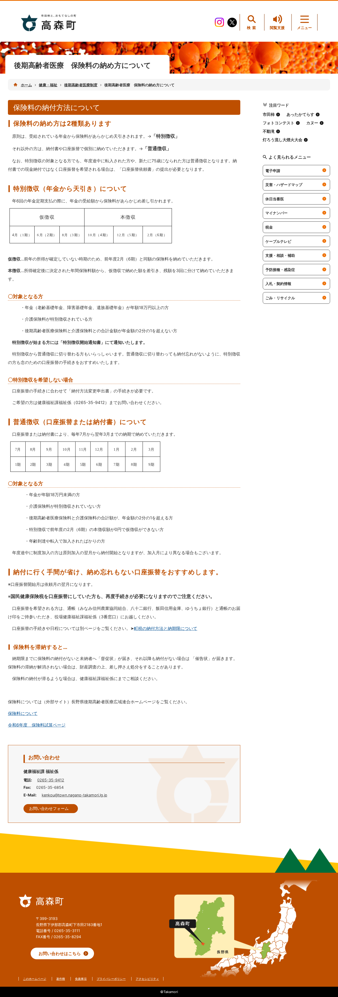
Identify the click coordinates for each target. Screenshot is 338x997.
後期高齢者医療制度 (80, 85)
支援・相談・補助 (280, 255)
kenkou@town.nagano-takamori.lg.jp (74, 795)
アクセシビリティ (147, 979)
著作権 (60, 979)
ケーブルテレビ (278, 241)
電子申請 (272, 170)
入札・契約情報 (278, 283)
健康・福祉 (48, 85)
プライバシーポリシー (111, 979)
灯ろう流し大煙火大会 (282, 139)
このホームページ (34, 979)
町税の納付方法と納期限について (165, 628)
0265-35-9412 (50, 780)
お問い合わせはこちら (60, 953)
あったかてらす (300, 114)
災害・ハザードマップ (283, 184)
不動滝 (269, 131)
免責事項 (81, 979)
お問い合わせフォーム (49, 808)
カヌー (312, 123)
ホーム (26, 85)
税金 (269, 227)
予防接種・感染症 (280, 269)
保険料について (22, 713)
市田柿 (269, 114)
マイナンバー (276, 213)
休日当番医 (274, 199)
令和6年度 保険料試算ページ (36, 725)
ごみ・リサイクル (280, 298)
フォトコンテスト (278, 123)
